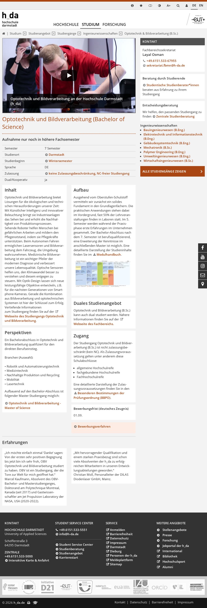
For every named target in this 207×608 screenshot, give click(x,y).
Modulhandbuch (109, 254)
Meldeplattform (121, 560)
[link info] (132, 5)
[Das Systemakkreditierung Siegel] (29, 587)
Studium (90, 24)
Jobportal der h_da (176, 546)
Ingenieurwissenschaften (100, 33)
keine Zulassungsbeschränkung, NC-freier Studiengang (89, 173)
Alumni (168, 567)
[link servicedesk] (187, 5)
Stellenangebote (175, 530)
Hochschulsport (174, 561)
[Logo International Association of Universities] (141, 587)
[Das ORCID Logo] (159, 587)
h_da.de (19, 603)
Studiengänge (66, 33)
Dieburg (115, 551)
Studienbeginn (15, 161)
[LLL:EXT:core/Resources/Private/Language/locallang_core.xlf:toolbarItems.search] (178, 5)
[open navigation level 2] (52, 33)
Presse (167, 535)
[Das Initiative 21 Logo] (47, 587)
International (172, 551)
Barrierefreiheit (121, 534)
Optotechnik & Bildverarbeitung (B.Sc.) (151, 33)
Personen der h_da (123, 555)
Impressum (118, 543)
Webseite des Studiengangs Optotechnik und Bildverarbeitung (34, 318)
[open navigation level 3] (78, 33)
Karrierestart (68, 557)
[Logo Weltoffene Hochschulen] (197, 587)
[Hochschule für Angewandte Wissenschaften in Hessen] (10, 587)
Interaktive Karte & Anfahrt (29, 560)
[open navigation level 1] (23, 33)
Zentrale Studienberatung (175, 116)
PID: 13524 (48, 603)
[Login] (150, 5)
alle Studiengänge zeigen (164, 171)
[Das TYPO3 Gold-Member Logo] (178, 587)
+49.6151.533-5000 (19, 556)
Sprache (10, 167)
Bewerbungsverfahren (94, 426)
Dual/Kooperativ (16, 180)
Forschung (114, 24)
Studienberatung (71, 549)
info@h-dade (69, 534)
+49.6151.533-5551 (73, 530)
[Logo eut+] (66, 587)
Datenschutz (119, 538)
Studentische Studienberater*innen (173, 85)
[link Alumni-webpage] (35, 603)
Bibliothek (170, 556)
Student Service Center (76, 544)
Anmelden (117, 530)
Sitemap (116, 564)
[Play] (69, 75)
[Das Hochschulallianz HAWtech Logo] (103, 587)
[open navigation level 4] (120, 33)
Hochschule (66, 24)
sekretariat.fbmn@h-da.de (166, 65)
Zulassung (12, 173)
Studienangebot (39, 33)
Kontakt (120, 602)
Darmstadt (56, 155)
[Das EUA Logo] (122, 587)
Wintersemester (60, 161)
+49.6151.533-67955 (161, 61)
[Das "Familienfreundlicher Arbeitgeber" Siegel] (85, 587)
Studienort (12, 155)
